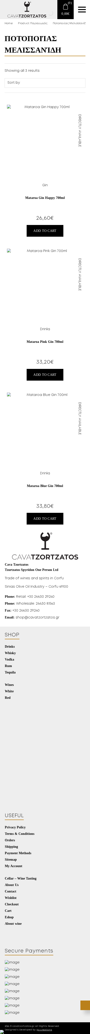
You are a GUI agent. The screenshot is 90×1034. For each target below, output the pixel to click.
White (9, 691)
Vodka (9, 659)
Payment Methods (18, 853)
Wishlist (11, 898)
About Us (11, 885)
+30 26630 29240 (22, 610)
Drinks (10, 646)
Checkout (12, 904)
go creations (44, 1030)
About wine (13, 923)
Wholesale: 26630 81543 (30, 603)
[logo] (24, 9)
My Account (13, 866)
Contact (10, 891)
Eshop (9, 917)
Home (9, 23)
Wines (9, 685)
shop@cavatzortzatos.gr (32, 617)
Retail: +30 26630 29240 (29, 596)
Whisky (10, 653)
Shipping (11, 846)
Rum (8, 666)
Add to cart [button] (44, 231)
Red (8, 698)
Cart (8, 911)
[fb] (9, 932)
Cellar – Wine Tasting (20, 878)
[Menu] (82, 9)
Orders (10, 840)
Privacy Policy (15, 827)
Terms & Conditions (19, 834)
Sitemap (11, 859)
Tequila (10, 672)
